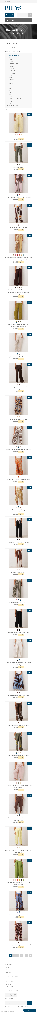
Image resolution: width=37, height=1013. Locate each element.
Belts (10, 92)
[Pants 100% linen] (18, 153)
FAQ (7, 979)
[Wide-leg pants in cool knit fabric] (18, 588)
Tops (10, 82)
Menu (12, 20)
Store (12, 33)
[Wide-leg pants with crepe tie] (18, 558)
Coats (11, 62)
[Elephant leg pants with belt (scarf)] (18, 528)
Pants (27, 33)
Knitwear (12, 73)
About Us (8, 967)
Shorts (11, 88)
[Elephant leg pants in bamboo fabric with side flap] (18, 648)
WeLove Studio (25, 1007)
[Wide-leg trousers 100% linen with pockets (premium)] (18, 836)
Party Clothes (14, 64)
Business (8, 972)
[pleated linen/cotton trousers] (18, 342)
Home (7, 33)
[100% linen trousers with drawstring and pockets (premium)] (18, 804)
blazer (11, 59)
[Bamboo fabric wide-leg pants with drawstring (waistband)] (18, 310)
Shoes (11, 94)
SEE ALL (11, 57)
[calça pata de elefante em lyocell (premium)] (18, 435)
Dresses (11, 69)
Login (8, 1)
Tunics (11, 77)
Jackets (11, 66)
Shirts (11, 84)
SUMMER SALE (20, 33)
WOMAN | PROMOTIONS (13, 51)
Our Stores (9, 970)
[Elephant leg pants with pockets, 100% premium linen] (18, 868)
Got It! (29, 1010)
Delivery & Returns (11, 982)
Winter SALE (12, 105)
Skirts (11, 90)
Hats (10, 101)
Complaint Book (10, 986)
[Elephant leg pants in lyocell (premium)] (18, 465)
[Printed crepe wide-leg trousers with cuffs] (18, 931)
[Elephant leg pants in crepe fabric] (18, 618)
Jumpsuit (12, 71)
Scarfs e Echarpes (15, 99)
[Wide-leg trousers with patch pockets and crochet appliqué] (18, 771)
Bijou (10, 103)
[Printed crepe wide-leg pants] (18, 213)
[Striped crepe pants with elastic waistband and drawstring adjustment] (18, 243)
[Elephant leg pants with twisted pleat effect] (18, 373)
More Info (16, 1011)
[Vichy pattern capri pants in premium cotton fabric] (18, 495)
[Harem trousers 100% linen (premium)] (18, 123)
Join (29, 1003)
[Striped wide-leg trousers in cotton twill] (18, 183)
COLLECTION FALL (12, 47)
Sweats (11, 75)
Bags (10, 97)
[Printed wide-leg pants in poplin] (18, 901)
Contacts (8, 984)
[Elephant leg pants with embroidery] (18, 711)
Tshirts (11, 79)
